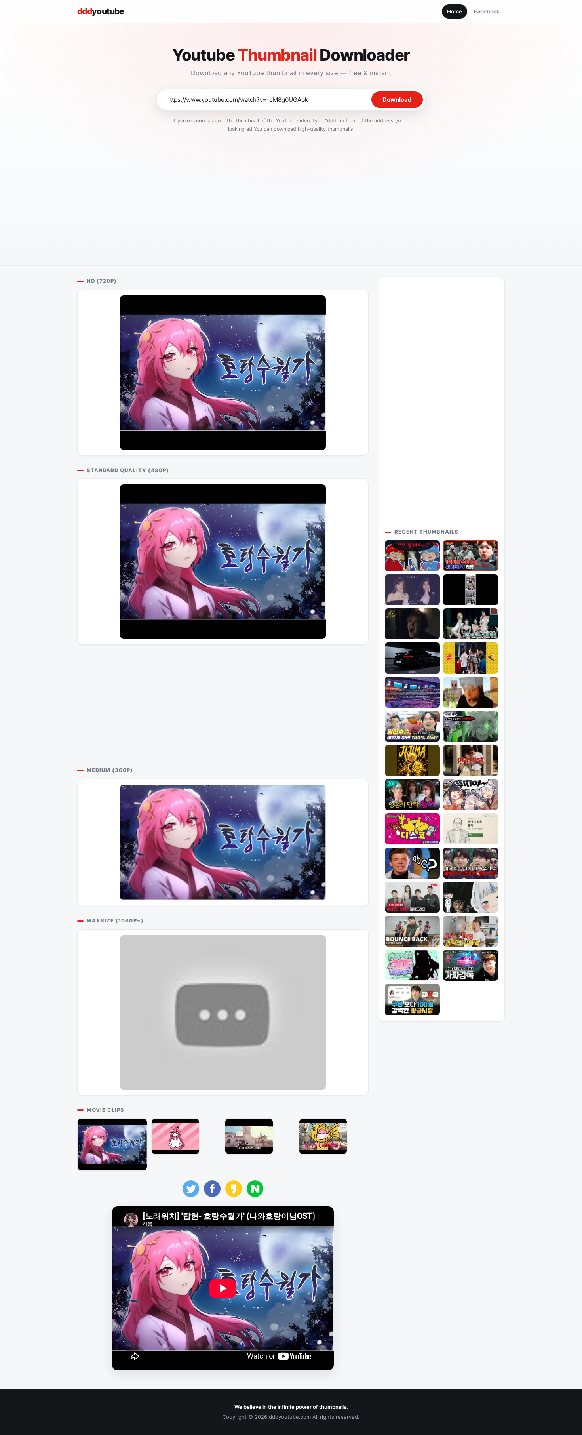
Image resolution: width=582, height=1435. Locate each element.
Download (397, 99)
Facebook (487, 11)
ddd (100, 11)
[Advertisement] (291, 196)
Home (454, 11)
